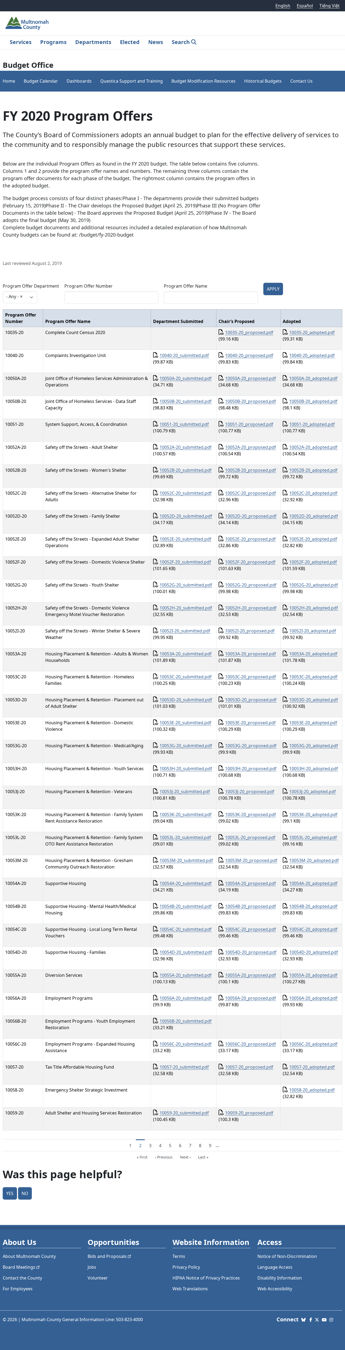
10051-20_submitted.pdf (184, 424)
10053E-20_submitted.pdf (185, 723)
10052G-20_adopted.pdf (313, 585)
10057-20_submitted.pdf (184, 1067)
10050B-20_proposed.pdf (250, 401)
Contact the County (22, 1278)
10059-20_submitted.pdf (184, 1113)
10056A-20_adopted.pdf (313, 998)
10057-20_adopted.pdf (312, 1067)
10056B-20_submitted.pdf (186, 1021)
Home (9, 81)
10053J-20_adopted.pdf (312, 791)
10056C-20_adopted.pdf (313, 1044)
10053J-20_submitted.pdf (185, 791)
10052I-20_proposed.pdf (250, 631)
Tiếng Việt (329, 6)
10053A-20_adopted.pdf (313, 654)
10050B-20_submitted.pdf (186, 401)
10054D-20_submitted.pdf (186, 952)
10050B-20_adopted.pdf (313, 401)
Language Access (274, 1267)
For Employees (18, 1289)
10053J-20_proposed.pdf (249, 791)
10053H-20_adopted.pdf (313, 769)
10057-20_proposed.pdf (249, 1067)
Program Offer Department (31, 286)
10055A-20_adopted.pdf (313, 975)
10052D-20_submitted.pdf (186, 516)
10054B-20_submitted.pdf (186, 906)
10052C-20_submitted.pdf (186, 493)
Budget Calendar (41, 81)
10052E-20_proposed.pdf (250, 539)
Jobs (92, 1267)
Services (21, 42)
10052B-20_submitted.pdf (186, 470)
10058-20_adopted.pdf (312, 1090)
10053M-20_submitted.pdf (186, 860)
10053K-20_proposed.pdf (250, 814)
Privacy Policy (186, 1267)
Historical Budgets (263, 81)
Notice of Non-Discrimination (287, 1256)
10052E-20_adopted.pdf (313, 539)
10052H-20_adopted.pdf (313, 608)
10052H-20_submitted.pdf (186, 608)
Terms (178, 1256)
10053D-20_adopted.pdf (313, 700)
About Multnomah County (29, 1256)
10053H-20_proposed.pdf (251, 769)
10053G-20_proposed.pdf (251, 746)
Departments (93, 42)
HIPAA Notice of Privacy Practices (206, 1278)
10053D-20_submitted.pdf (186, 700)
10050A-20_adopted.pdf (313, 378)
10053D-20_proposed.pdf (251, 700)
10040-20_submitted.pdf (184, 355)
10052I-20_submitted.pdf (185, 631)
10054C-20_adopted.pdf (313, 929)
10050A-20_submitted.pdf (186, 378)
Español (305, 6)
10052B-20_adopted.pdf (313, 470)
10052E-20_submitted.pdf (185, 539)
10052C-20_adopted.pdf (313, 493)
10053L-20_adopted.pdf (313, 837)
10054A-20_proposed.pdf (250, 883)
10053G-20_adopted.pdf (313, 746)
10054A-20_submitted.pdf (186, 883)
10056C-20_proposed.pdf (250, 1044)
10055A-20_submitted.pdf (186, 975)
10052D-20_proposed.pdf (251, 516)
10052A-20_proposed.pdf (250, 447)
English (282, 6)
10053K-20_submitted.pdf (186, 814)
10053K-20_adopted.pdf (313, 814)
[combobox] (20, 297)
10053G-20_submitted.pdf (186, 746)
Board (19, 1267)
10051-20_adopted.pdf (312, 424)
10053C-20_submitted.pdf (186, 677)
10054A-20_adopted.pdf (313, 883)
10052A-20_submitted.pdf (186, 447)
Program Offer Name (185, 286)
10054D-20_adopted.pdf (313, 952)
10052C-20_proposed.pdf (250, 493)
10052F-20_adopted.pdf (313, 562)
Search (181, 42)
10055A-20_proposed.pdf (250, 975)
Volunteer (98, 1278)
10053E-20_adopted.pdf (313, 723)
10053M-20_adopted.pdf (314, 860)
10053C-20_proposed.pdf (250, 677)
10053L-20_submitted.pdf (185, 837)
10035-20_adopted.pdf (312, 332)
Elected (130, 42)
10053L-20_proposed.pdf (250, 837)
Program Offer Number (88, 286)
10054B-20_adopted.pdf (313, 906)
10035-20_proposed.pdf (249, 332)
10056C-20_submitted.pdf (186, 1044)
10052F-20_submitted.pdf (185, 562)
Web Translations (190, 1289)
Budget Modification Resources (203, 81)
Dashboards (79, 81)
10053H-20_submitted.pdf (186, 769)
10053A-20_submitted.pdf (186, 654)
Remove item (21, 296)
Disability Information (279, 1278)
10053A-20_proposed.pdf (250, 654)
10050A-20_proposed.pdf (250, 378)
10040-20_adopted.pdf (312, 355)
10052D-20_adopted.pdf (313, 516)
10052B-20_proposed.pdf (250, 470)
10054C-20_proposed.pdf (250, 929)
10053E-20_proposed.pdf (250, 723)
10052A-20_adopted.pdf (313, 447)
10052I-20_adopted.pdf (312, 631)
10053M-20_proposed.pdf (251, 860)
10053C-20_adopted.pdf (313, 677)
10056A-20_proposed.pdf (250, 998)
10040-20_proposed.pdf (249, 355)
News (155, 42)
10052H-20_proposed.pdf (251, 608)
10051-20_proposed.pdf (249, 424)
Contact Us (301, 81)
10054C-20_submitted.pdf (186, 929)
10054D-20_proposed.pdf (251, 952)
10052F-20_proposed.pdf (250, 562)
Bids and (107, 1256)
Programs (53, 42)
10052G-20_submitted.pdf (186, 585)
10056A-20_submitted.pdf (186, 998)
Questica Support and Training (131, 81)
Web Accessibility (274, 1289)
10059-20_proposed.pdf (249, 1113)
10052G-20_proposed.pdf (251, 585)
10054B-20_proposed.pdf (250, 906)
